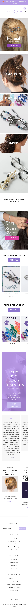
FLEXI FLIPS (14, 73)
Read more (10, 501)
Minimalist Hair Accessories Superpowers (10, 472)
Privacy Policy (14, 590)
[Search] (25, 12)
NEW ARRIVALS (13, 120)
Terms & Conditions (14, 587)
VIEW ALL (14, 260)
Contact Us (14, 550)
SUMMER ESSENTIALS (14, 102)
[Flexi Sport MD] (11, 329)
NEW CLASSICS (14, 173)
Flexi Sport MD (11, 343)
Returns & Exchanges (14, 547)
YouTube (14, 568)
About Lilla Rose (14, 578)
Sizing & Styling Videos (14, 541)
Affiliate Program (14, 581)
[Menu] (2, 12)
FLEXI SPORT (13, 98)
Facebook (14, 559)
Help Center (14, 538)
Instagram (15, 562)
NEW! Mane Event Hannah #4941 (11, 294)
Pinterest (14, 565)
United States (13, 599)
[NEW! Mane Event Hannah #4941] (11, 279)
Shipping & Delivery (14, 544)
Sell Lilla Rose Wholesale (14, 584)
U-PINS (14, 143)
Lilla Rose (15, 604)
